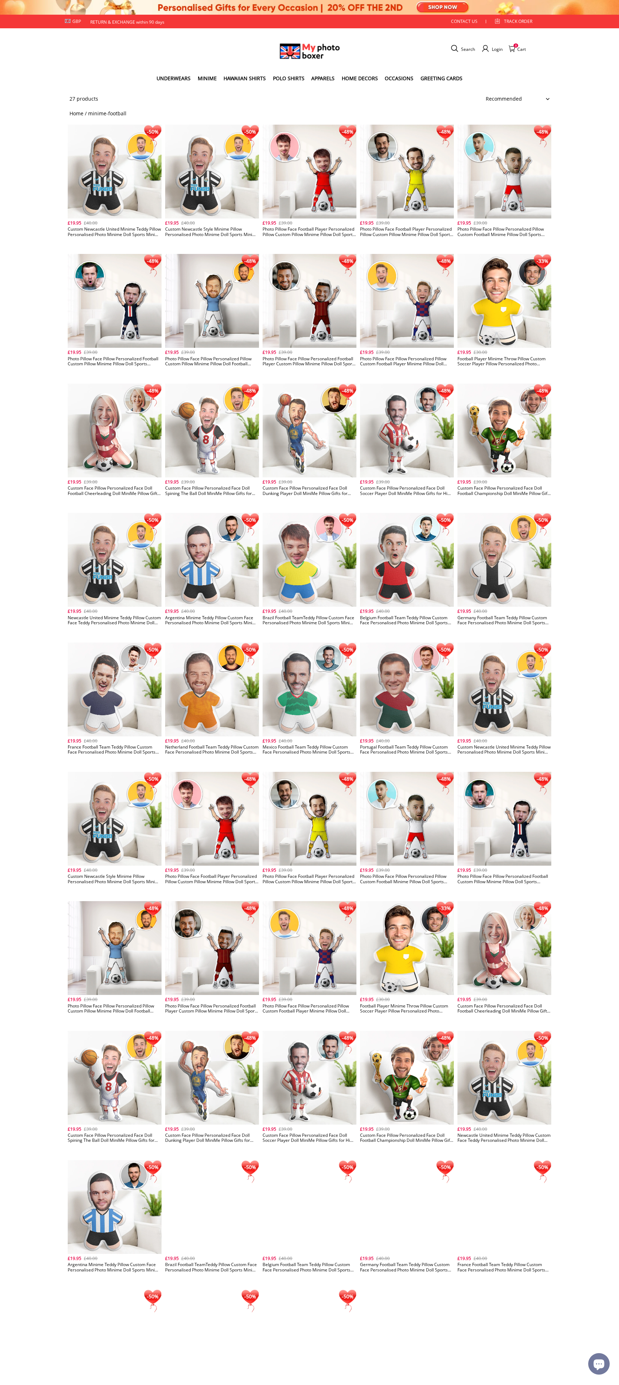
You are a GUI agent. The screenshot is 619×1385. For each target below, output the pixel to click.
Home (76, 113)
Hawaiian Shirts (245, 78)
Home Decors (360, 78)
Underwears (174, 78)
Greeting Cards (441, 78)
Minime (207, 78)
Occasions (399, 78)
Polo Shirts (288, 78)
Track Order (518, 21)
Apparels (323, 78)
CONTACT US (464, 21)
